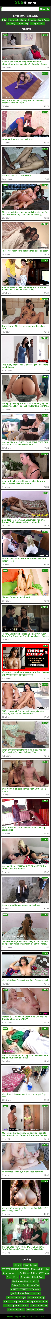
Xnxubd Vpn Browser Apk (16, 1305)
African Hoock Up (36, 1297)
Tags (17, 1316)
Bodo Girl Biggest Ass (14, 1301)
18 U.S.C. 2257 (37, 1316)
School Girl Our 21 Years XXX (25, 1285)
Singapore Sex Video (37, 1301)
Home (10, 1316)
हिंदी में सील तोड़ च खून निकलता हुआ (15, 1269)
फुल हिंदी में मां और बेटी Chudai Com (25, 1293)
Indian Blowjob (30, 1265)
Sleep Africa (12, 1277)
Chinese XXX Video (40, 1269)
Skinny (23, 20)
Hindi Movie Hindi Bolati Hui (25, 1281)
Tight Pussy (43, 20)
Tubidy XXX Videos (40, 1273)
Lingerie (32, 20)
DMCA (25, 1316)
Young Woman (37, 23)
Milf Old (17, 1265)
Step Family (22, 23)
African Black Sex (38, 1305)
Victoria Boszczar (16, 1309)
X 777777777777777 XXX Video (25, 1289)
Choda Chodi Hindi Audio (32, 1277)
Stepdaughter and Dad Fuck (15, 1273)
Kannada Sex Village (16, 1297)
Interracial (13, 20)
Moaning (11, 23)
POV (4, 20)
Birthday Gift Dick (34, 1309)
